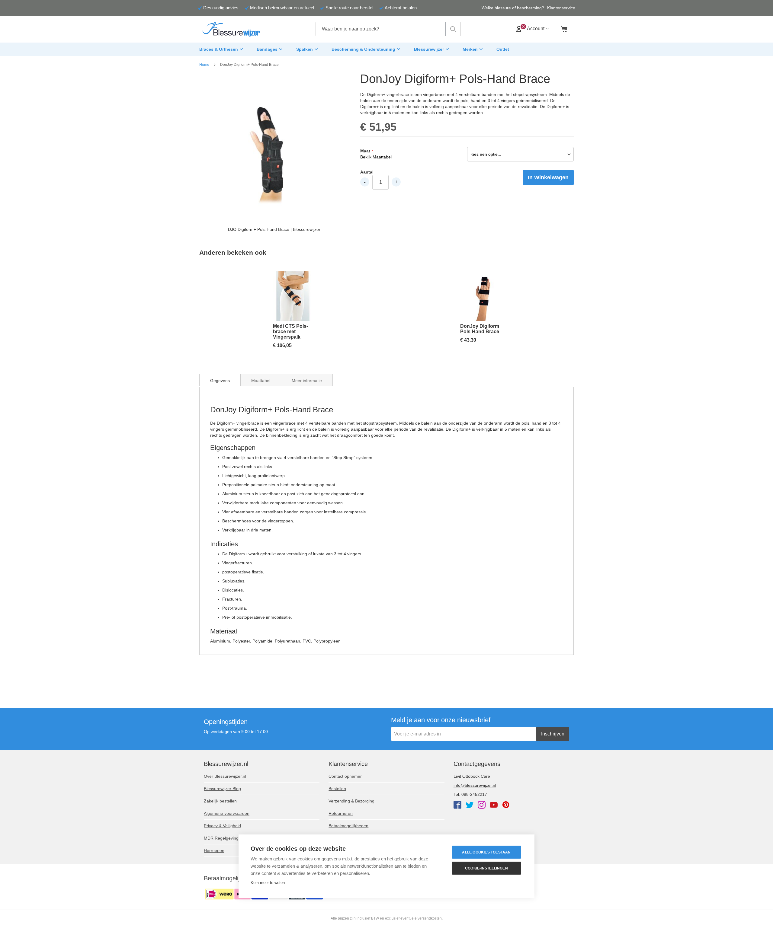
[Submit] (453, 29)
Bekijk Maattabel (376, 157)
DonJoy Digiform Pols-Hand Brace (479, 329)
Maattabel (260, 380)
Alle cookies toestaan (486, 852)
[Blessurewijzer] (231, 29)
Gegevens (220, 380)
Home (204, 64)
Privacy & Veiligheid (222, 825)
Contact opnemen (346, 776)
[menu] (386, 49)
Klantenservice (561, 7)
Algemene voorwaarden (226, 813)
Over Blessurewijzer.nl (225, 776)
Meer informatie (307, 380)
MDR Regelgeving (221, 838)
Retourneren (341, 813)
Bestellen (337, 788)
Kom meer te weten (268, 882)
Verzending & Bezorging (351, 801)
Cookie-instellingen (486, 868)
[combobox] (388, 29)
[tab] (220, 380)
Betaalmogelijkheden (348, 825)
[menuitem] (222, 49)
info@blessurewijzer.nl (475, 785)
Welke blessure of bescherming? (513, 7)
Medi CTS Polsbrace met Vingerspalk (290, 332)
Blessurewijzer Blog (222, 788)
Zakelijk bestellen (220, 801)
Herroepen (214, 850)
